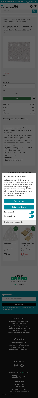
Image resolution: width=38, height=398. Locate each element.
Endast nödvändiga (19, 207)
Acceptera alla (19, 201)
